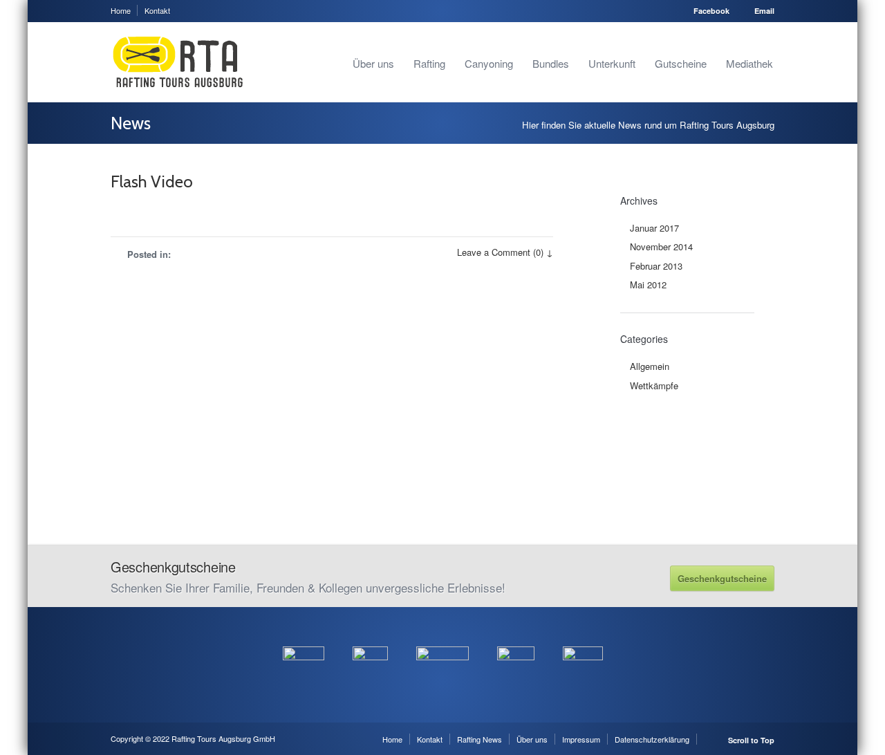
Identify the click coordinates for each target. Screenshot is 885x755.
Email (764, 11)
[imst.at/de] (583, 638)
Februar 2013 (656, 265)
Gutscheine (681, 63)
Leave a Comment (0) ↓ (505, 252)
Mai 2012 (648, 284)
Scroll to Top (751, 740)
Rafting (429, 63)
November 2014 (661, 246)
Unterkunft (611, 63)
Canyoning (489, 63)
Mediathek (749, 63)
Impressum (581, 739)
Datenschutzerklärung (652, 739)
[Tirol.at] (442, 638)
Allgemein (649, 366)
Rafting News (479, 739)
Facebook (711, 11)
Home (121, 10)
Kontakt (157, 10)
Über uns (373, 63)
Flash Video (152, 181)
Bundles (550, 63)
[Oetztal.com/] (303, 638)
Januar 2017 (654, 227)
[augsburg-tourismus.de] (370, 638)
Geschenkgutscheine (722, 578)
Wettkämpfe (654, 385)
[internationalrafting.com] (515, 638)
